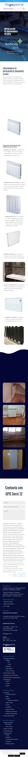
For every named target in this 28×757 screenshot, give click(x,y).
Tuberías (8, 698)
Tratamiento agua (8, 731)
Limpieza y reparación (13, 700)
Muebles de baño (10, 743)
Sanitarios (8, 737)
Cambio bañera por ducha (12, 739)
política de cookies (16, 753)
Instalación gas (7, 679)
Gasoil (9, 664)
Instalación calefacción (9, 658)
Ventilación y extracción (11, 711)
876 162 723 (9, 1)
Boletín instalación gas (9, 715)
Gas (9, 662)
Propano (8, 683)
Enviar (21, 575)
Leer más (17, 755)
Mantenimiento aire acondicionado (12, 677)
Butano (7, 685)
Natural (7, 681)
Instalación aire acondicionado (11, 675)
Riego (7, 696)
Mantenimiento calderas (9, 673)
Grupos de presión (8, 728)
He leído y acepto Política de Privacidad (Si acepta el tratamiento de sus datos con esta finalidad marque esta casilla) (13, 570)
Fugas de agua (9, 702)
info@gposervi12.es (7, 633)
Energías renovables (8, 722)
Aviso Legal (6, 606)
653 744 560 (14, 618)
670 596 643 (14, 630)
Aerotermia (8, 724)
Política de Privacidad (9, 604)
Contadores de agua (10, 694)
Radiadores (8, 666)
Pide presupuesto (14, 100)
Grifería (7, 735)
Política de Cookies (8, 601)
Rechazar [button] (11, 755)
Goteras (8, 704)
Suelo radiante (9, 668)
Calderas (8, 660)
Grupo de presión (10, 709)
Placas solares (9, 726)
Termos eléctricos (10, 670)
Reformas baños (8, 733)
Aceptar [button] (22, 753)
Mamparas (8, 741)
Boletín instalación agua (11, 713)
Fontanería (6, 692)
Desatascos (8, 707)
